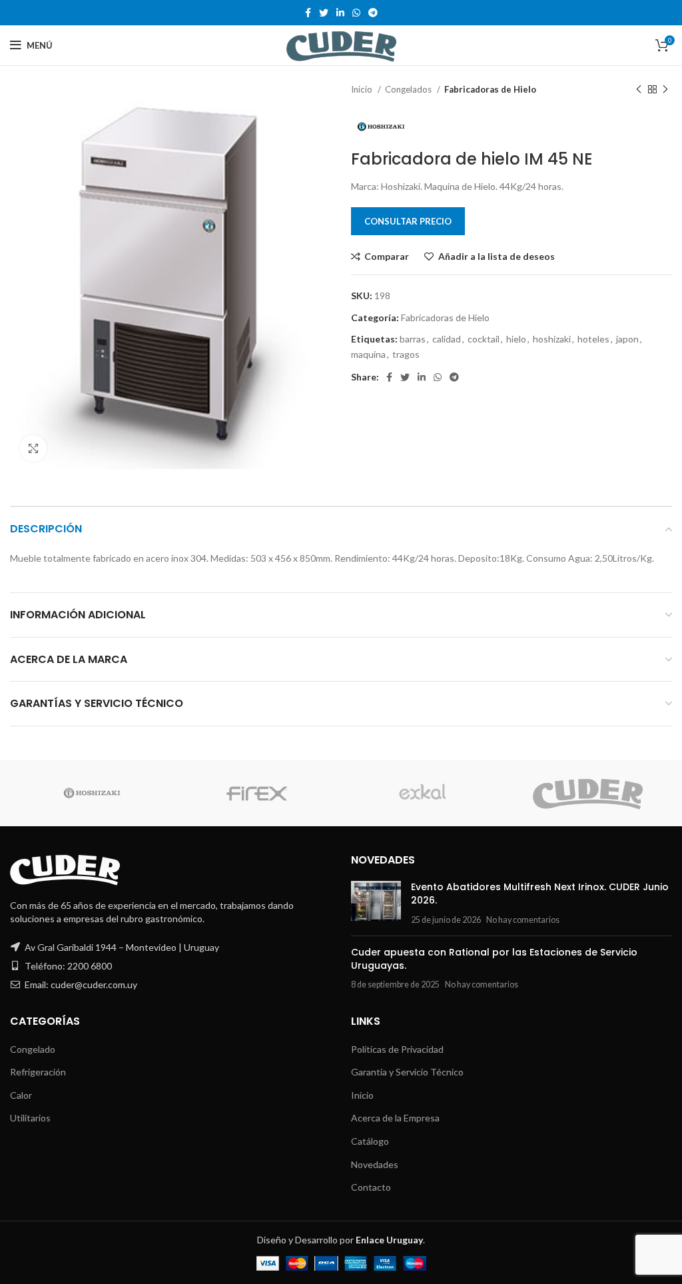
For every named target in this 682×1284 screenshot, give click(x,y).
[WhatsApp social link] (356, 12)
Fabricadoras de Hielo (490, 89)
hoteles (593, 338)
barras (413, 338)
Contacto (371, 1187)
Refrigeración (38, 1071)
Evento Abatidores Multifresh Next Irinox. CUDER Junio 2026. (540, 893)
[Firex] (257, 793)
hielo (516, 338)
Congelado (32, 1049)
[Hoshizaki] (91, 793)
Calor (21, 1095)
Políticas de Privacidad (397, 1049)
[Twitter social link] (323, 12)
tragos (406, 354)
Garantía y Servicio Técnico (407, 1071)
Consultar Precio (408, 221)
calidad (446, 338)
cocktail (484, 338)
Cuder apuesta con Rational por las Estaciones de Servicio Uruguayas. (494, 959)
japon (627, 338)
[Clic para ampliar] (33, 448)
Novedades (374, 1164)
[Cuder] (588, 793)
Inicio (362, 89)
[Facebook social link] (308, 12)
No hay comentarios (522, 920)
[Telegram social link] (373, 12)
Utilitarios (30, 1117)
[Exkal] (422, 793)
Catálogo (370, 1141)
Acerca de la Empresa (395, 1117)
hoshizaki (552, 338)
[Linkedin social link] (340, 12)
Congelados (409, 89)
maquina (368, 354)
